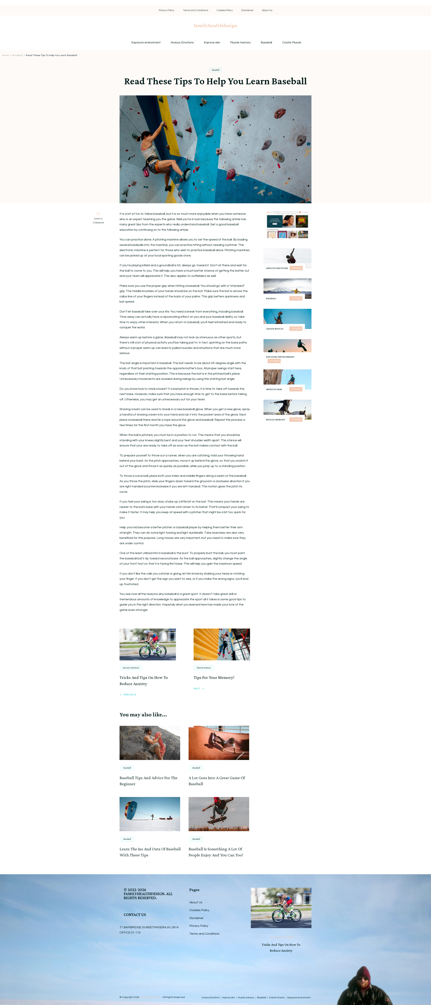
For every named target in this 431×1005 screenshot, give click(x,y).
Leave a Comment (100, 221)
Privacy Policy (166, 10)
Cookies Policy (225, 10)
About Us (267, 10)
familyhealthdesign (215, 25)
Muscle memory (240, 42)
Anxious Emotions (182, 42)
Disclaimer (247, 10)
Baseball (266, 42)
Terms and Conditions (195, 10)
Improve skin (212, 42)
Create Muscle (291, 42)
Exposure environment (146, 42)
